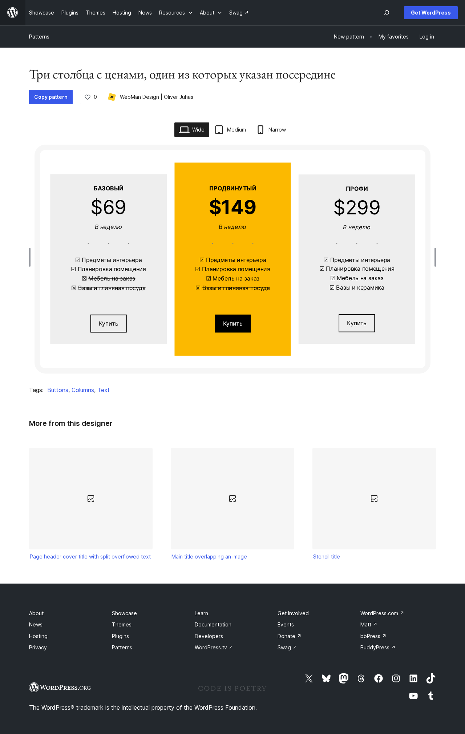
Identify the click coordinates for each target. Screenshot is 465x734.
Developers (209, 636)
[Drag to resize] (31, 257)
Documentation (213, 624)
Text (103, 390)
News (36, 624)
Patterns (39, 36)
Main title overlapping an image (209, 556)
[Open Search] (386, 12)
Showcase (124, 613)
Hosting (38, 636)
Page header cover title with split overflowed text (90, 556)
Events (286, 624)
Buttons (57, 390)
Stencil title (326, 556)
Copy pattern (51, 97)
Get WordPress (431, 12)
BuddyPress (378, 647)
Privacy (38, 647)
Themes (122, 624)
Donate (290, 636)
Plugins (120, 636)
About (36, 613)
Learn (201, 613)
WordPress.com (382, 613)
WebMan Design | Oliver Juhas (156, 97)
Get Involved (293, 613)
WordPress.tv (214, 647)
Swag (287, 647)
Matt (368, 624)
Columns (83, 390)
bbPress (373, 636)
